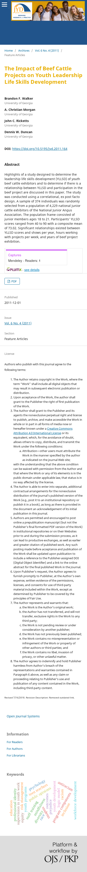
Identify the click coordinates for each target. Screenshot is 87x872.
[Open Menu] (4, 4)
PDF (14, 281)
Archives (23, 50)
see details (31, 269)
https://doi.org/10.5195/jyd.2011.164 (39, 149)
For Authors (15, 749)
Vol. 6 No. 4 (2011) (47, 50)
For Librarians (16, 755)
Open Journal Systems (23, 716)
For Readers (15, 742)
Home (8, 50)
